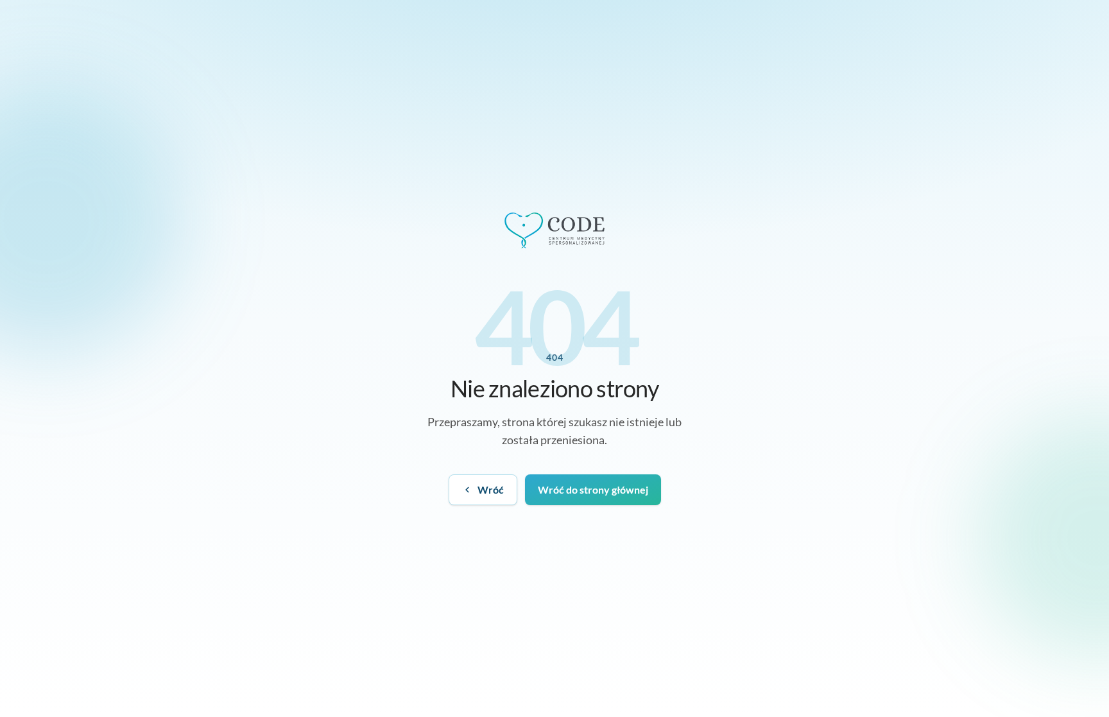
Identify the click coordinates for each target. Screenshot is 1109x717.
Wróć (490, 489)
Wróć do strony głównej (593, 489)
